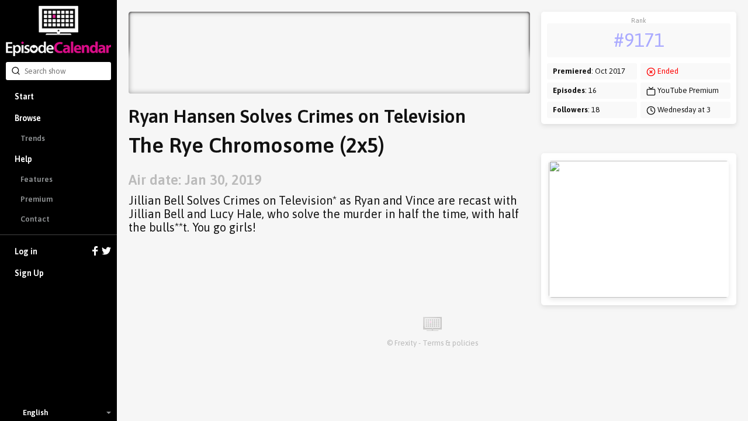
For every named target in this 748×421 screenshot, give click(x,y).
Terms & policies (450, 343)
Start (24, 96)
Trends (32, 138)
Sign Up (29, 273)
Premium (36, 199)
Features (36, 179)
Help (23, 159)
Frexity (405, 343)
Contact (35, 219)
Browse (28, 118)
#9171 (639, 40)
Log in (26, 251)
